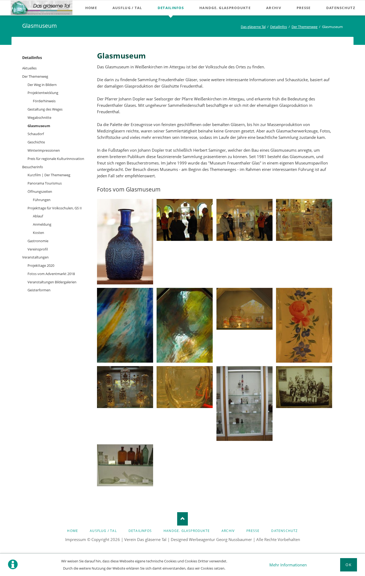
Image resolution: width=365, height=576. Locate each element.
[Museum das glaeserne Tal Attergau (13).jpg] (244, 309)
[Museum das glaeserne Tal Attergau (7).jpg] (244, 220)
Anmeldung (42, 224)
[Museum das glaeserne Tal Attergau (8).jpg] (304, 220)
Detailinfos (32, 57)
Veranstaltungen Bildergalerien (52, 282)
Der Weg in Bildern (42, 84)
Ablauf (38, 216)
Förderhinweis (44, 101)
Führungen (42, 199)
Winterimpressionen (44, 150)
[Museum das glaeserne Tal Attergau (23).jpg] (304, 387)
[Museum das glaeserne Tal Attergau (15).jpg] (125, 387)
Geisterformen (39, 290)
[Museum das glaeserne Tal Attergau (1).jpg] (125, 241)
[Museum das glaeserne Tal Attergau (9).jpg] (125, 325)
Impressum (75, 539)
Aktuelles (29, 68)
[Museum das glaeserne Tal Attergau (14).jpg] (304, 325)
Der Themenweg (35, 76)
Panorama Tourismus (45, 183)
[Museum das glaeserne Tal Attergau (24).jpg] (125, 465)
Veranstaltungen (35, 257)
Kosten (38, 232)
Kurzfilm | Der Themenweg (49, 175)
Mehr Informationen (288, 564)
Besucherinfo (32, 166)
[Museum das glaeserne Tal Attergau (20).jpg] (244, 403)
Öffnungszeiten (40, 191)
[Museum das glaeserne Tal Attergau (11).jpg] (185, 325)
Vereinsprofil (38, 249)
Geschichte (36, 142)
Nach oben (182, 519)
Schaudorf (36, 133)
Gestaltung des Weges (45, 109)
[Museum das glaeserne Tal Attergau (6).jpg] (185, 220)
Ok (348, 564)
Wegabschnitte (39, 117)
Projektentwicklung (43, 92)
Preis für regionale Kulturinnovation (56, 158)
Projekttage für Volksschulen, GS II (55, 208)
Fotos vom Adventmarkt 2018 (51, 273)
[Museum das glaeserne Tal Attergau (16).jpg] (185, 387)
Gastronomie (38, 240)
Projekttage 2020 (41, 265)
